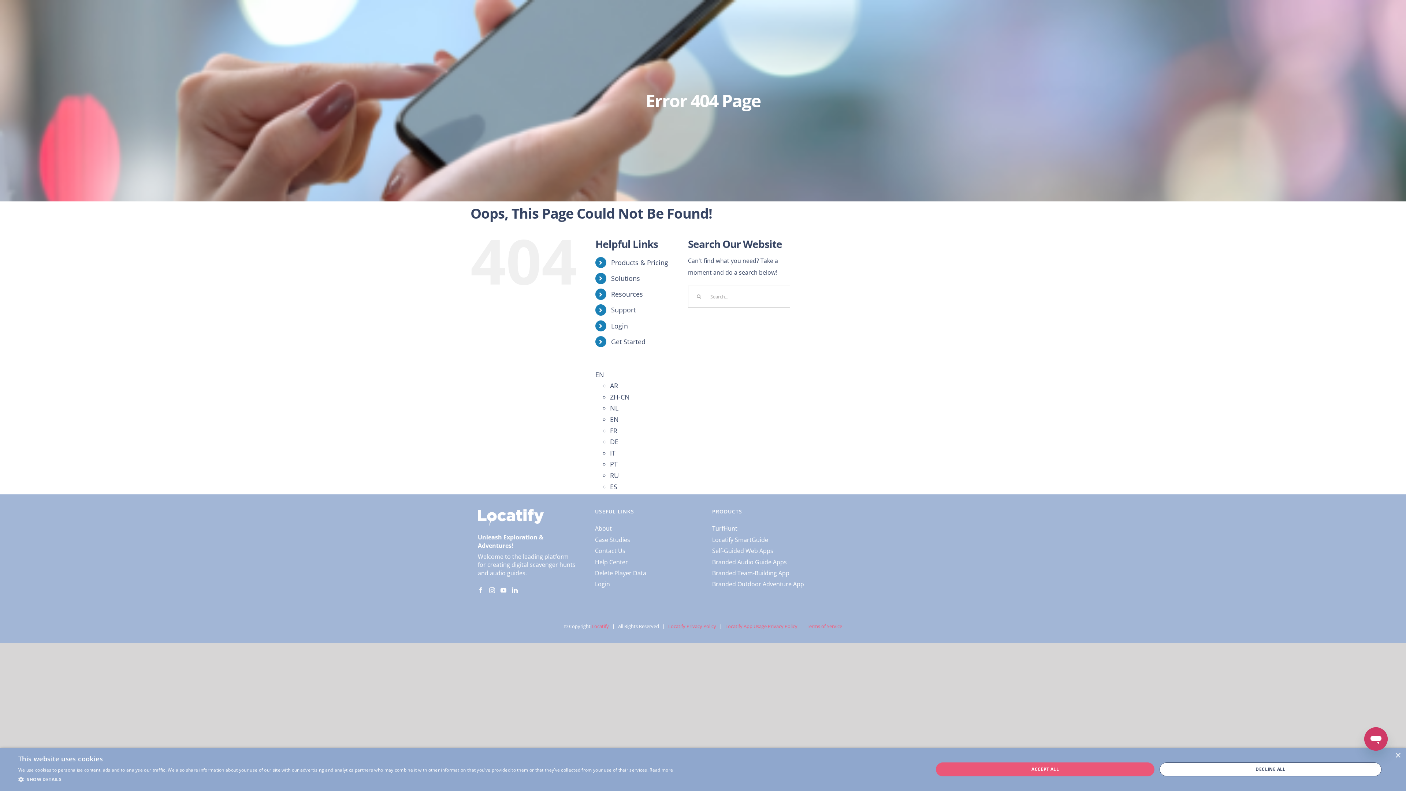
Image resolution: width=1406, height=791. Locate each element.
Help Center (611, 562)
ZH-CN (620, 397)
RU (614, 475)
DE (614, 441)
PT (614, 464)
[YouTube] (503, 590)
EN (599, 374)
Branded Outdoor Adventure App (758, 584)
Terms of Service (824, 626)
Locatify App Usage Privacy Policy (761, 626)
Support (623, 309)
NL (614, 408)
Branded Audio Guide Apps (749, 562)
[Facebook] (481, 590)
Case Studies (612, 540)
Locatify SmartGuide (740, 540)
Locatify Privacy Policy (692, 626)
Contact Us (610, 551)
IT (612, 453)
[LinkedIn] (515, 590)
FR (613, 430)
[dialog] (703, 769)
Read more (661, 770)
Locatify (600, 626)
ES (613, 486)
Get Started (628, 341)
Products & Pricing (639, 262)
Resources (627, 294)
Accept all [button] (1045, 769)
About (603, 528)
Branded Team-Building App (750, 573)
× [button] (1398, 755)
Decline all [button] (1270, 769)
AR (614, 385)
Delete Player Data (620, 573)
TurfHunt (724, 528)
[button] (345, 780)
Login (619, 326)
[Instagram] (492, 590)
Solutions (625, 278)
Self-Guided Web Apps (742, 551)
